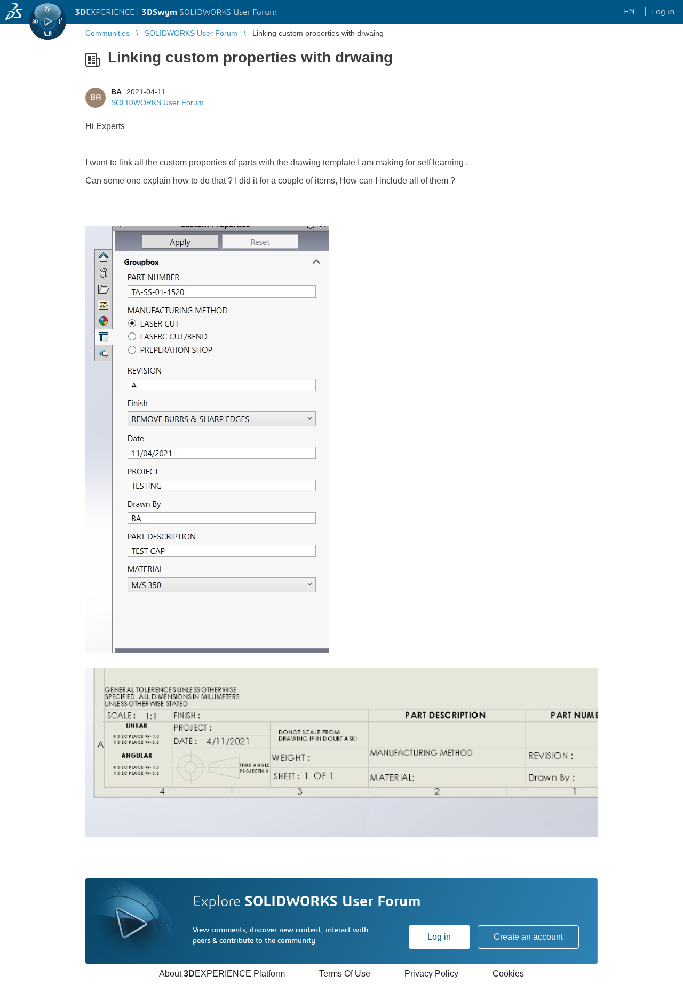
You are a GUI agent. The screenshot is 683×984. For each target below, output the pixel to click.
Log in (439, 936)
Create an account (528, 936)
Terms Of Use (344, 973)
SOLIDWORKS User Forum (157, 102)
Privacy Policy (431, 973)
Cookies (508, 973)
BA (116, 92)
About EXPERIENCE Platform (222, 973)
